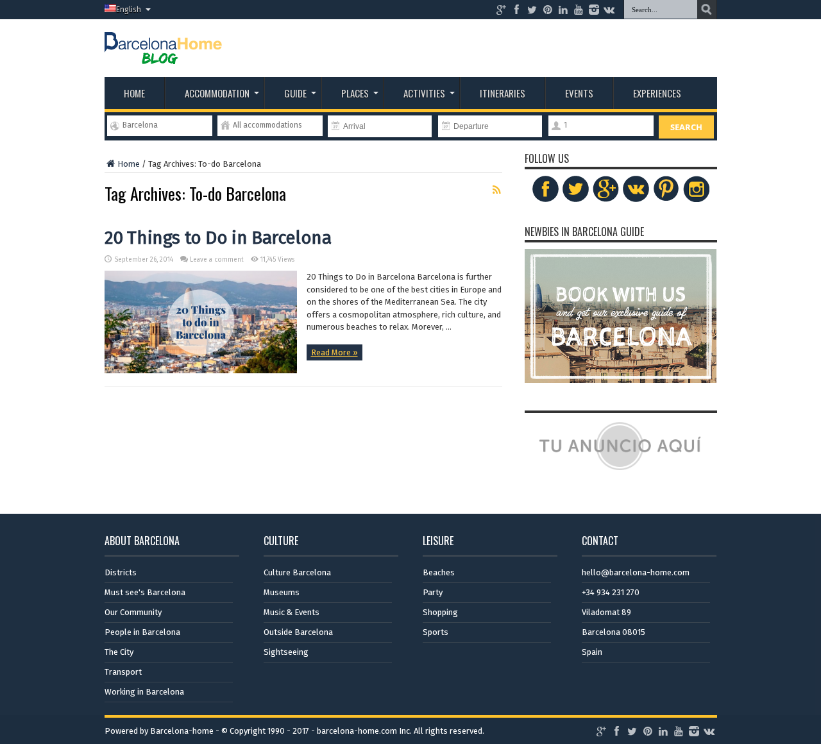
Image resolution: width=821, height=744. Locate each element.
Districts (121, 572)
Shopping (440, 612)
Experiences (657, 93)
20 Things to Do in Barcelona (218, 237)
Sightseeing (286, 652)
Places (355, 93)
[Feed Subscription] (497, 190)
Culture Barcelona (297, 572)
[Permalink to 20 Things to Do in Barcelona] (201, 370)
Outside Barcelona (298, 632)
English (128, 9)
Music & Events (291, 612)
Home (134, 93)
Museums (282, 592)
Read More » (334, 352)
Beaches (439, 572)
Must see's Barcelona (145, 592)
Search (686, 127)
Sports (435, 632)
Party (433, 592)
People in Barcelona (142, 632)
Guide (295, 93)
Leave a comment (217, 260)
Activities (424, 93)
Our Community (133, 612)
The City (119, 652)
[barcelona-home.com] (163, 54)
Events (579, 93)
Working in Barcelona (144, 692)
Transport (123, 672)
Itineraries (502, 93)
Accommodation (217, 93)
